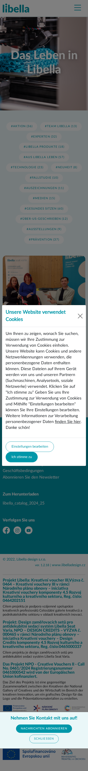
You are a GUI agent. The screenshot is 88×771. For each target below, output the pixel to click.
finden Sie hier (68, 422)
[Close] (80, 316)
